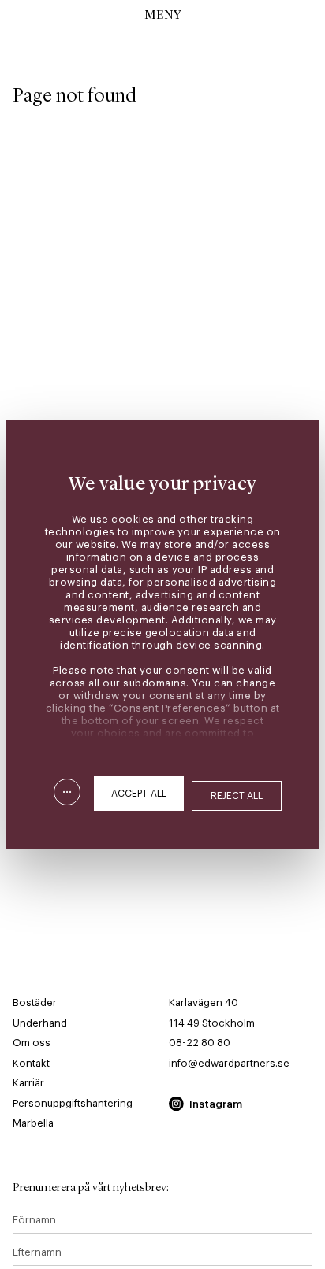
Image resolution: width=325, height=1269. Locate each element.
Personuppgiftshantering (73, 1103)
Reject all (237, 796)
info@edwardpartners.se (229, 1063)
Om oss (31, 1043)
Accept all (138, 793)
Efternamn (37, 1252)
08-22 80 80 (199, 1043)
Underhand (40, 1023)
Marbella (33, 1123)
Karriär (28, 1083)
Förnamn (34, 1220)
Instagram (215, 1104)
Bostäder (35, 1002)
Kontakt (31, 1063)
